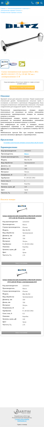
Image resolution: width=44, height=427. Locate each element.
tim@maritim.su (22, 421)
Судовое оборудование (22, 419)
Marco (26, 154)
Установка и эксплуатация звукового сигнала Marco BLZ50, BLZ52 (23, 142)
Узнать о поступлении (22, 87)
